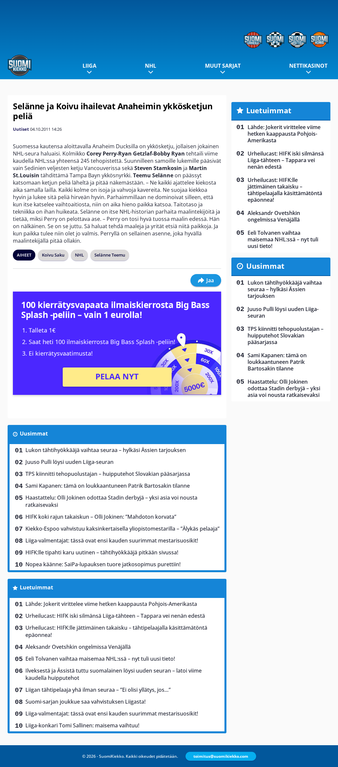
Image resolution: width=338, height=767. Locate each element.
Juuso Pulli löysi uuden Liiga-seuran (69, 462)
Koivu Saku (53, 255)
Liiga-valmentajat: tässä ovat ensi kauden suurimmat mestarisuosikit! (111, 540)
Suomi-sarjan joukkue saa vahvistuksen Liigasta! (85, 701)
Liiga (89, 65)
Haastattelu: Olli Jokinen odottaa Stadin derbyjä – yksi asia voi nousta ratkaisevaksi (111, 501)
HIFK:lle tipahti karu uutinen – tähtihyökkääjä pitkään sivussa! (101, 552)
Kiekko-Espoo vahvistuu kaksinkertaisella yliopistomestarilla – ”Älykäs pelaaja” (122, 528)
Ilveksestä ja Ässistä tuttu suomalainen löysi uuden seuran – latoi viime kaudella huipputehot (113, 674)
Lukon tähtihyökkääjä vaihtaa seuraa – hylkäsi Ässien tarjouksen (105, 450)
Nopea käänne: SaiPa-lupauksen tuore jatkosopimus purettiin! (103, 564)
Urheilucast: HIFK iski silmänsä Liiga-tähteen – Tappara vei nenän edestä (115, 615)
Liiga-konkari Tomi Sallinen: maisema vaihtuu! (82, 725)
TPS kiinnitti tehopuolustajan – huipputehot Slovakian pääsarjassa (107, 473)
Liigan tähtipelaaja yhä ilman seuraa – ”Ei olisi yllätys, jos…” (98, 689)
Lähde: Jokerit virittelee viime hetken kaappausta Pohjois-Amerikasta (111, 604)
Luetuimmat (36, 587)
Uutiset (21, 129)
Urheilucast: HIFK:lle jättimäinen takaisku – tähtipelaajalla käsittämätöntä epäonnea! (116, 631)
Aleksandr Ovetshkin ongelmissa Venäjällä (78, 646)
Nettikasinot (308, 65)
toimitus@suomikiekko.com (220, 756)
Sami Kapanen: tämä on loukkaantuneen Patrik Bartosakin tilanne (107, 485)
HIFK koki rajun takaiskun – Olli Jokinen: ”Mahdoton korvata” (100, 516)
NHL (150, 65)
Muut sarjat (223, 65)
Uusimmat (34, 433)
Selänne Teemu (109, 255)
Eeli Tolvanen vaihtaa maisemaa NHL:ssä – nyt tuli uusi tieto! (100, 658)
